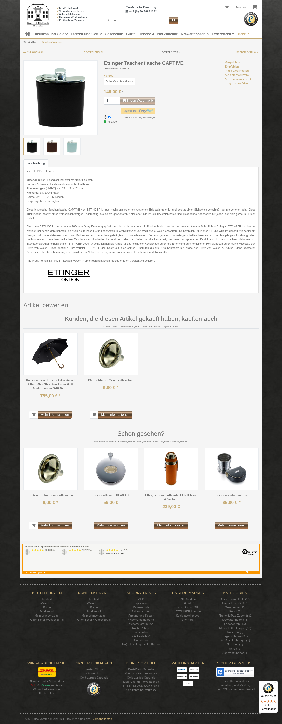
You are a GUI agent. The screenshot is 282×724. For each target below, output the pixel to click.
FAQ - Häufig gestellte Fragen (141, 644)
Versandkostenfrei (68, 11)
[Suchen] (173, 20)
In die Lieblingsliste (237, 70)
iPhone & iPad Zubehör (159, 34)
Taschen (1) (235, 644)
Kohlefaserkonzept (188, 615)
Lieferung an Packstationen (73, 17)
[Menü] (275, 683)
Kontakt (47, 599)
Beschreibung (36, 163)
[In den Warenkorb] (33, 415)
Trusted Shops (141, 628)
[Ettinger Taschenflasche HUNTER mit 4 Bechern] (171, 468)
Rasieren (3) (235, 632)
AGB (141, 599)
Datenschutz (141, 607)
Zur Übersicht (35, 52)
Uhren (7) (235, 648)
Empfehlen (232, 66)
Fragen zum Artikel (237, 83)
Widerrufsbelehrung (141, 619)
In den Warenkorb (139, 100)
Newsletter (141, 640)
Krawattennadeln (195, 34)
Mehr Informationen (55, 414)
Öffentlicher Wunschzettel (47, 619)
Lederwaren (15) (235, 623)
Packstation (141, 632)
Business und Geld (49, 34)
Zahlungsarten (141, 611)
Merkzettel (47, 611)
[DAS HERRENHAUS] (37, 15)
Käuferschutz (94, 673)
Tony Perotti (188, 619)
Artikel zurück (94, 52)
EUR (227, 7)
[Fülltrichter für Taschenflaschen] (110, 353)
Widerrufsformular (141, 623)
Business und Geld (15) (235, 599)
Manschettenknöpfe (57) (235, 628)
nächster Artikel (246, 52)
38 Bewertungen (34, 572)
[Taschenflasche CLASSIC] (110, 468)
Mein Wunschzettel (46, 615)
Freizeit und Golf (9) (235, 603)
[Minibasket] (254, 7)
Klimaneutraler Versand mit (47, 681)
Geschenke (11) (235, 607)
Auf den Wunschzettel (239, 79)
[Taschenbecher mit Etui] (231, 468)
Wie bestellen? (141, 636)
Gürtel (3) (235, 611)
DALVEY (188, 603)
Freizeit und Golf (85, 34)
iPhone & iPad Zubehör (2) (235, 615)
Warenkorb (47, 603)
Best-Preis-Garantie (69, 8)
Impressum (141, 603)
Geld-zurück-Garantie (70, 14)
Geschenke (114, 34)
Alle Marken (188, 599)
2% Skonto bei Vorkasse (71, 20)
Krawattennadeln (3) (235, 619)
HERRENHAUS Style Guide (141, 685)
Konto (47, 607)
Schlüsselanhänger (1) (235, 640)
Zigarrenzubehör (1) (235, 652)
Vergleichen (232, 62)
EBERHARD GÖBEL (188, 607)
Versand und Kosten (141, 615)
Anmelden (241, 7)
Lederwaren (222, 34)
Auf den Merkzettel (237, 74)
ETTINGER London (188, 611)
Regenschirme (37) (235, 636)
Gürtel (131, 34)
